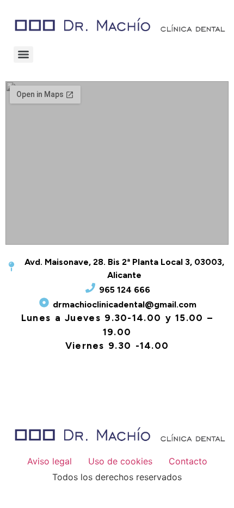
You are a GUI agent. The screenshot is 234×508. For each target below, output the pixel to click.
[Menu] (23, 54)
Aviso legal (49, 461)
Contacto (188, 461)
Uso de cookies (120, 461)
